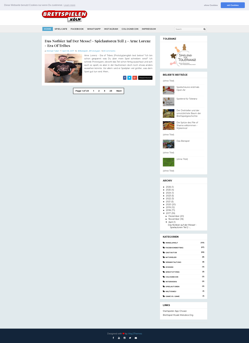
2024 (168, 193)
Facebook (77, 29)
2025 (168, 189)
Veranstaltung (173, 262)
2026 (168, 187)
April (170, 222)
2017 (168, 213)
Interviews (171, 282)
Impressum (149, 29)
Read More (144, 77)
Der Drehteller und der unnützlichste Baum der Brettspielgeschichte (189, 113)
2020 (168, 204)
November (173, 219)
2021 (168, 201)
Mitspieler (171, 257)
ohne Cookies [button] (211, 5)
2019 (168, 207)
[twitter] (130, 338)
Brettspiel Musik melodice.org (178, 315)
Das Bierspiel (183, 141)
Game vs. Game (173, 296)
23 (111, 91)
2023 (168, 195)
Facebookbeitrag (174, 248)
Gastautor (171, 253)
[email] (136, 338)
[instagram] (124, 338)
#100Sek (169, 267)
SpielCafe (61, 29)
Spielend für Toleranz (187, 98)
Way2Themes (135, 333)
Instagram (111, 29)
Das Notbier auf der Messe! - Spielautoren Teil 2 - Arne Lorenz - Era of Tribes (98, 43)
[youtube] (119, 338)
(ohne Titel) (168, 80)
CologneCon (130, 29)
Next (119, 91)
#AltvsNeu (171, 291)
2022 (168, 198)
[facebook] (113, 338)
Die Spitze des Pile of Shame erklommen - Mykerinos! (187, 125)
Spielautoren (172, 287)
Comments (109, 51)
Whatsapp (94, 29)
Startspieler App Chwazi (175, 311)
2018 (168, 210)
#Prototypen (94, 51)
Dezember (173, 216)
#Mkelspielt (83, 51)
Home (47, 29)
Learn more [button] (69, 5)
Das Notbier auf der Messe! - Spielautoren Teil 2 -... (182, 226)
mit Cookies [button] (233, 5)
